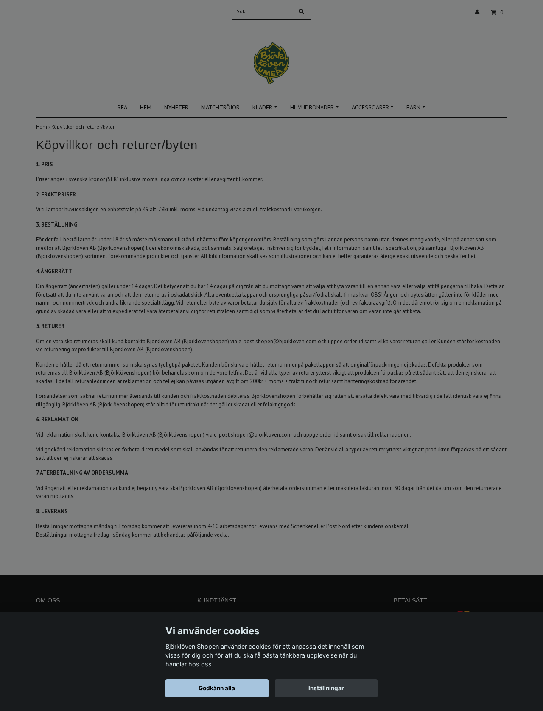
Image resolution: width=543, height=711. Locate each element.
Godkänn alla (217, 688)
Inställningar (326, 688)
